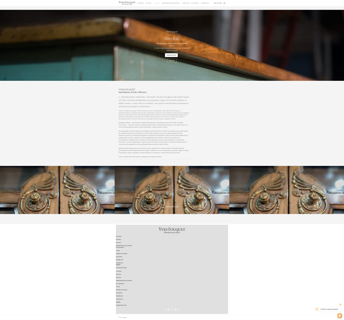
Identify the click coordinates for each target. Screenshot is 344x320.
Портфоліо (119, 259)
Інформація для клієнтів (124, 245)
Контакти (119, 256)
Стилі (118, 250)
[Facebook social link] (165, 309)
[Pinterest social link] (168, 309)
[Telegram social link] (175, 309)
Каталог (118, 239)
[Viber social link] (178, 309)
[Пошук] (224, 3)
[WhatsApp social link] (172, 309)
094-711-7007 (218, 3)
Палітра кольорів (121, 253)
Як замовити (120, 247)
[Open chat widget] (339, 315)
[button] (172, 198)
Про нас (118, 242)
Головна (118, 236)
